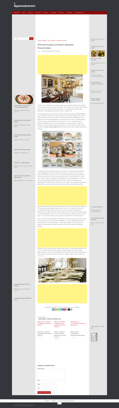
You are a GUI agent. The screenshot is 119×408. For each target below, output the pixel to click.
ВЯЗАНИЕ (16, 12)
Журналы (61, 12)
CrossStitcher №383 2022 (97, 206)
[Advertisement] (62, 25)
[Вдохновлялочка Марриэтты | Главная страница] (24, 5)
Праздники (69, 12)
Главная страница (42, 40)
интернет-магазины (62, 40)
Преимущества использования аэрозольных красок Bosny (78, 333)
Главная (47, 400)
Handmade (38, 12)
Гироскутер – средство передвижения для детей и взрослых (44, 333)
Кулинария (53, 12)
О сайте (54, 400)
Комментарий (41, 368)
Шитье (23, 12)
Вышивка (30, 12)
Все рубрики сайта (79, 12)
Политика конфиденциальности (66, 400)
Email (39, 384)
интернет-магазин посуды (47, 51)
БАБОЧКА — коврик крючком (22, 162)
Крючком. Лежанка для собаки (22, 149)
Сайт (38, 388)
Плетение (45, 12)
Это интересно (52, 40)
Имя (38, 380)
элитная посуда (56, 51)
